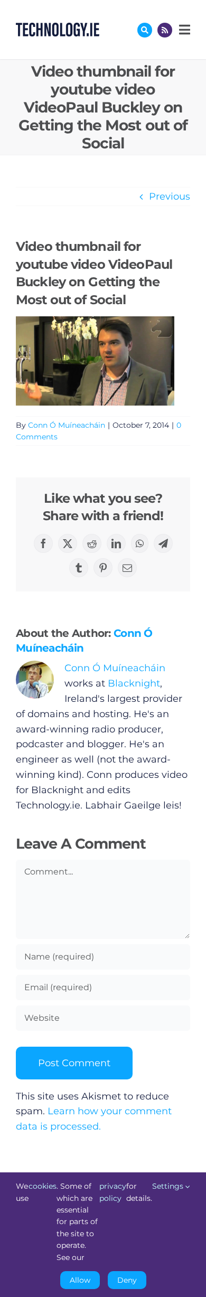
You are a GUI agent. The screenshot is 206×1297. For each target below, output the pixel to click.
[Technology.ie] (57, 27)
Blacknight (134, 683)
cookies (43, 1186)
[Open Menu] (183, 30)
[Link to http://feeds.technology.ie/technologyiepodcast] (164, 30)
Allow (80, 1280)
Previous (169, 196)
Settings (168, 1186)
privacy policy (112, 1191)
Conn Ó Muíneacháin (66, 425)
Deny (127, 1280)
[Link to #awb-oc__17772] (144, 30)
